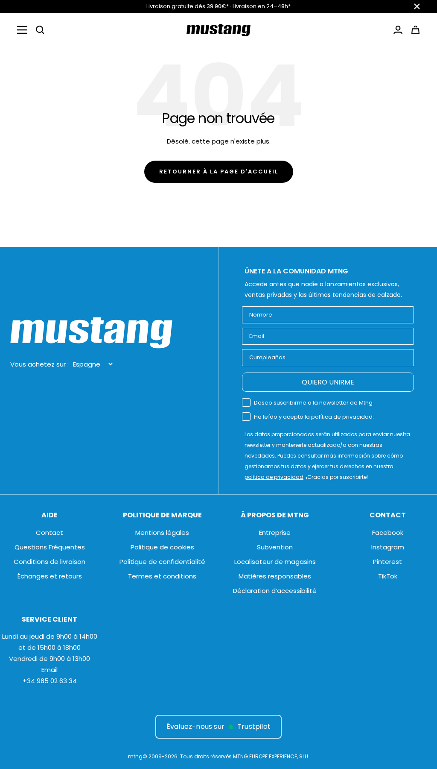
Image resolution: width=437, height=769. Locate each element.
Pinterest (387, 561)
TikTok (387, 576)
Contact (49, 532)
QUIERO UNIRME (328, 382)
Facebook (387, 532)
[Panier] (415, 30)
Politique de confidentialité (162, 561)
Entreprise (275, 532)
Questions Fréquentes (50, 547)
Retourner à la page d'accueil (218, 171)
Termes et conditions (162, 576)
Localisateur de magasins (275, 561)
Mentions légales (162, 532)
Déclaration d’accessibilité (275, 590)
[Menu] (22, 30)
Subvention (275, 547)
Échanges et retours (49, 576)
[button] (40, 30)
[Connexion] (397, 30)
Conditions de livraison (49, 561)
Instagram (387, 547)
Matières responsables (275, 576)
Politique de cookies (162, 547)
